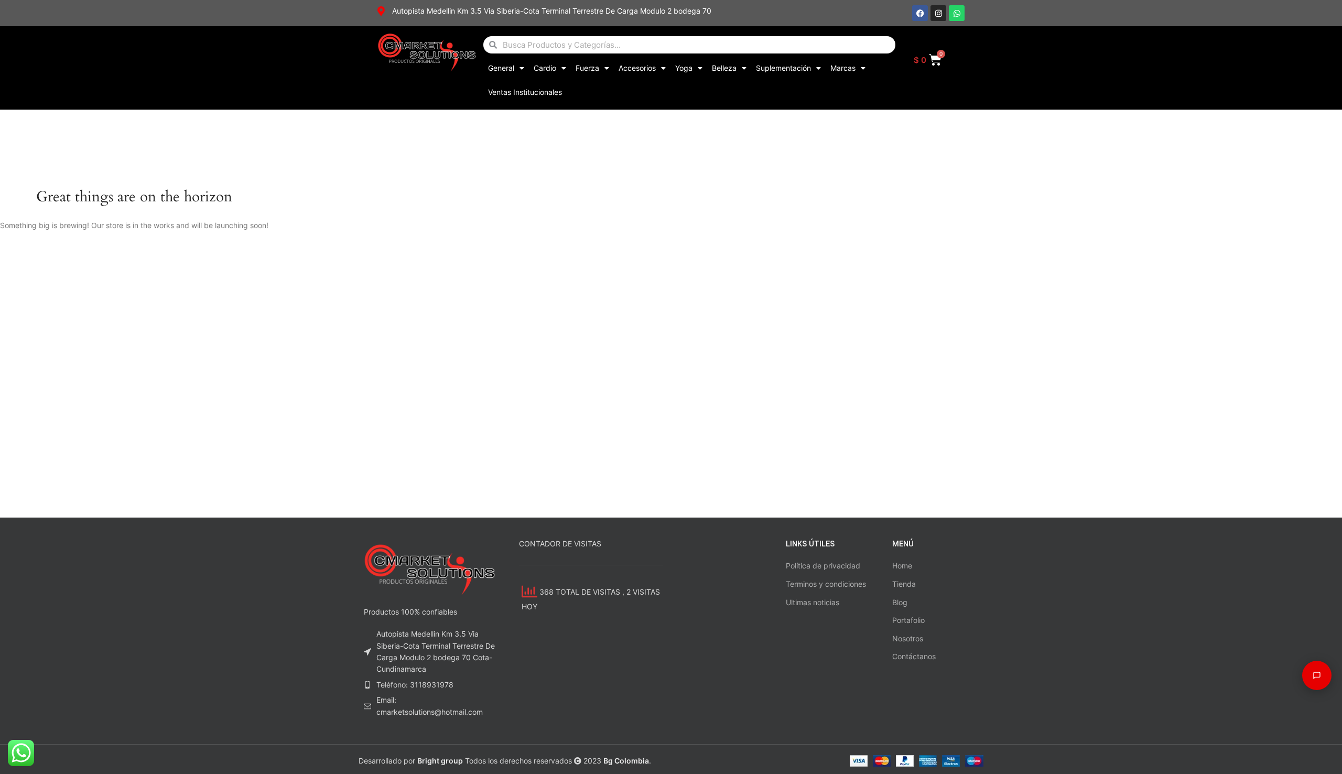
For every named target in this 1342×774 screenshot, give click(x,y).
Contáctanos (914, 656)
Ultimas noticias (812, 602)
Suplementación (783, 67)
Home (902, 565)
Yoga (683, 67)
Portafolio (908, 620)
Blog (899, 602)
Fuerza (587, 67)
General (501, 67)
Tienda (904, 583)
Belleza (724, 67)
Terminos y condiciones (826, 583)
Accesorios (637, 67)
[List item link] (431, 685)
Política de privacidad (823, 565)
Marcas (843, 67)
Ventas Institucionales (525, 92)
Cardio (545, 67)
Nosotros (907, 638)
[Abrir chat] (1317, 675)
